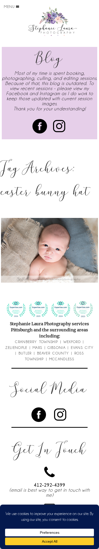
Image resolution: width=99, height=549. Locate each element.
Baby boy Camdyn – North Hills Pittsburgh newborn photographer (49, 237)
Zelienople (16, 347)
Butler (25, 353)
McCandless (61, 359)
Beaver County (53, 353)
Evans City (82, 347)
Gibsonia (56, 347)
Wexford (72, 342)
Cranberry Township (36, 342)
